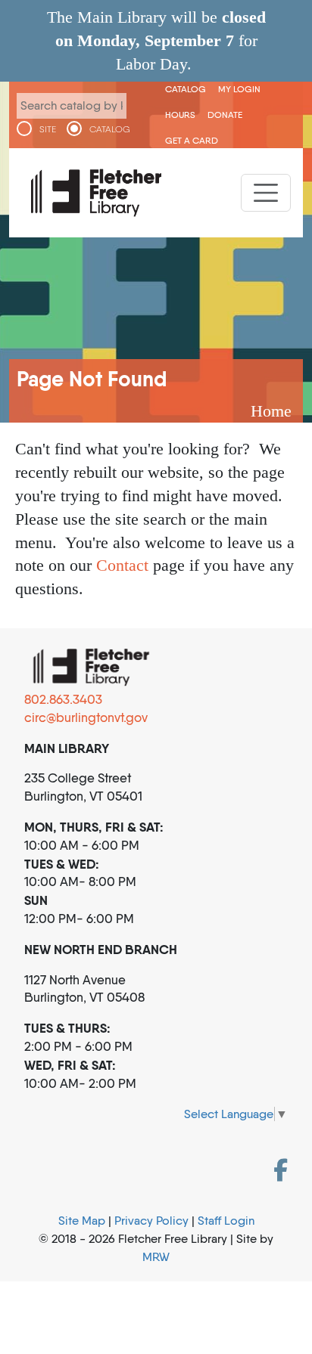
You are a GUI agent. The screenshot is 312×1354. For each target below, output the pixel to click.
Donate (224, 114)
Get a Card (191, 140)
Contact (122, 565)
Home (271, 410)
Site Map (81, 1220)
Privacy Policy (151, 1220)
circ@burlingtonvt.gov (86, 717)
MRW (156, 1257)
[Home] (96, 193)
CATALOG (109, 129)
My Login (239, 89)
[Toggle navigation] (266, 193)
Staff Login (226, 1220)
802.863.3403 (63, 699)
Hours (180, 114)
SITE (47, 129)
